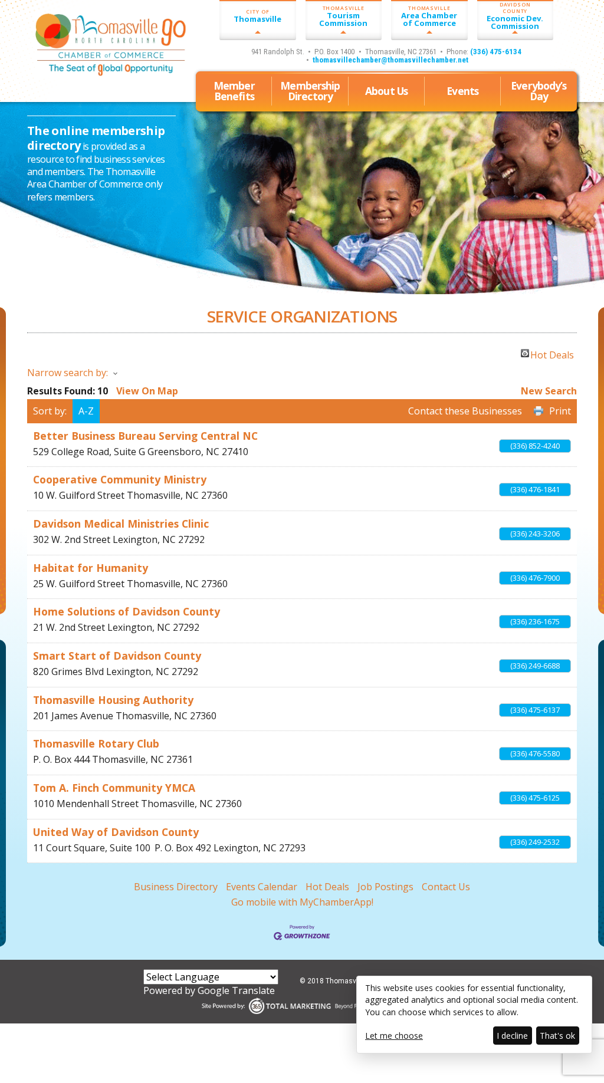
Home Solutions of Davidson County (126, 611)
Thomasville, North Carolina (94, 77)
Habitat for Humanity (90, 568)
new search (549, 390)
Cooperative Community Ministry (119, 479)
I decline (512, 1035)
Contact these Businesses (465, 410)
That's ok (557, 1035)
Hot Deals (552, 353)
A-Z (86, 410)
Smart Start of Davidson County (117, 656)
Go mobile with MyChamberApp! (302, 902)
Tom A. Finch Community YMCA (114, 788)
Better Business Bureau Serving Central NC (145, 436)
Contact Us (446, 886)
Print (560, 410)
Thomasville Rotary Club (96, 743)
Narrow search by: (67, 372)
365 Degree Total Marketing (302, 1006)
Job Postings (385, 886)
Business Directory (176, 886)
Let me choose (394, 1035)
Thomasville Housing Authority (113, 700)
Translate (253, 990)
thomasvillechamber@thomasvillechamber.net (390, 59)
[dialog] (474, 1015)
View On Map (147, 390)
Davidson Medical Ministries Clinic (121, 523)
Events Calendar (261, 886)
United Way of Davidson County (116, 832)
